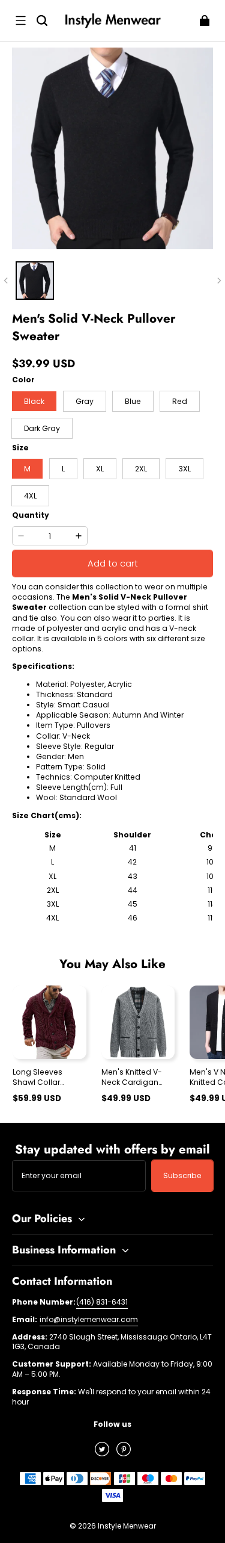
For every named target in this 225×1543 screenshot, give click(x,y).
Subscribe (182, 1175)
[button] (20, 20)
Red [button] (179, 401)
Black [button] (34, 401)
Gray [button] (85, 401)
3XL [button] (184, 469)
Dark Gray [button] (42, 428)
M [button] (27, 469)
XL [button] (100, 469)
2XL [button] (141, 469)
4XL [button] (30, 496)
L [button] (63, 469)
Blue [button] (133, 401)
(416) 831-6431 (102, 1302)
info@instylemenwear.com (89, 1319)
